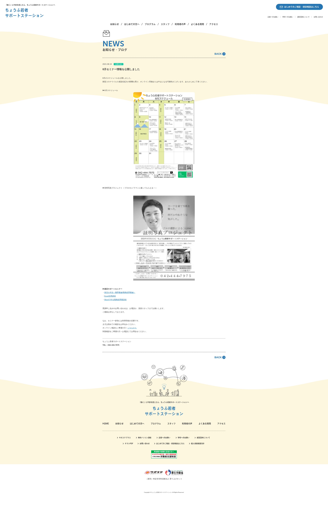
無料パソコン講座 (144, 437)
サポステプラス (125, 437)
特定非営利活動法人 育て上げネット (167, 479)
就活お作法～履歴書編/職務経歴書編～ (119, 292)
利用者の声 (180, 24)
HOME (105, 424)
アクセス (213, 24)
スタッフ (165, 24)
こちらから (132, 328)
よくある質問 (197, 24)
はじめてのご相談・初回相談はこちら (301, 7)
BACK (218, 53)
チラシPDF (129, 443)
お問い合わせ (318, 17)
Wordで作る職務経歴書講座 (115, 300)
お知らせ (114, 24)
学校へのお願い (287, 17)
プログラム (150, 24)
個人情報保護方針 (197, 443)
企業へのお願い (273, 17)
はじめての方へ (131, 24)
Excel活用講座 (110, 296)
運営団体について (303, 17)
